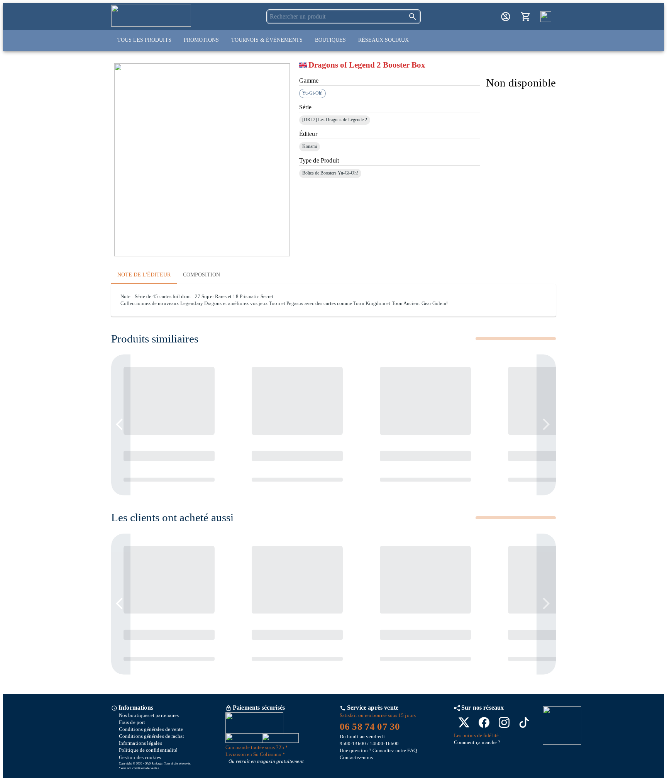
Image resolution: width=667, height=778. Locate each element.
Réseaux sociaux (383, 40)
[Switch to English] (546, 17)
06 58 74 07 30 (370, 726)
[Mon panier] (526, 17)
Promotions (201, 40)
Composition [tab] (201, 275)
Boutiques (330, 40)
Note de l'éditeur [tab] (144, 275)
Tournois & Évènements (267, 40)
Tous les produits (144, 40)
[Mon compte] (506, 17)
